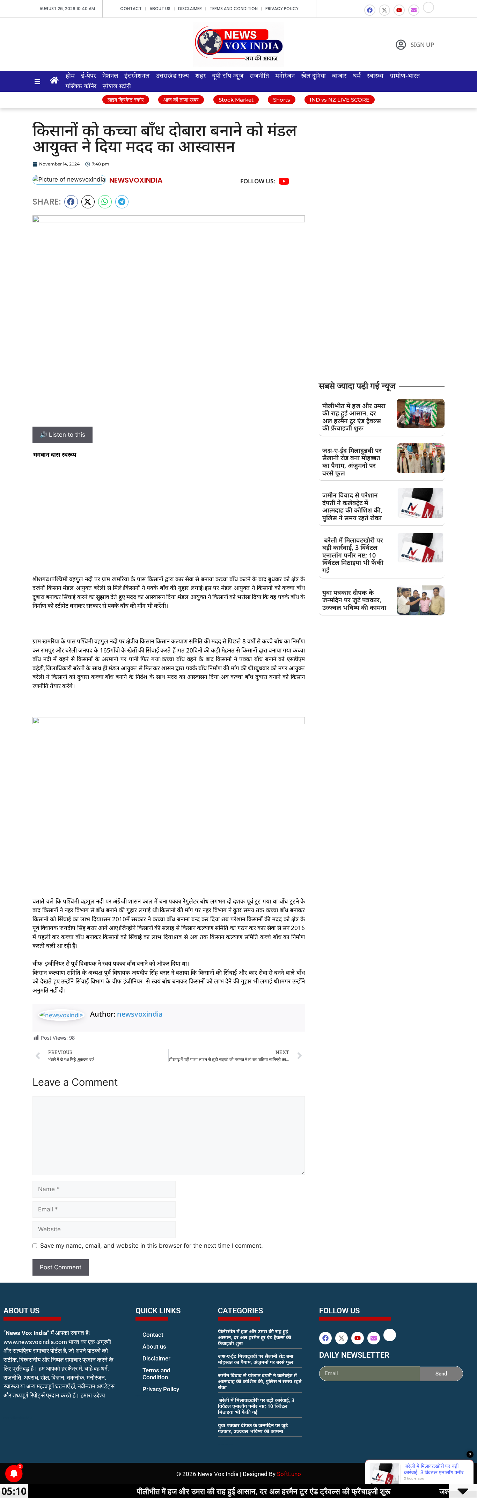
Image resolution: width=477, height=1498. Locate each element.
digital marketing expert (145, 1396)
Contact (131, 9)
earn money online (225, 1444)
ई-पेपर (88, 76)
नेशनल (110, 76)
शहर (200, 76)
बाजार (339, 76)
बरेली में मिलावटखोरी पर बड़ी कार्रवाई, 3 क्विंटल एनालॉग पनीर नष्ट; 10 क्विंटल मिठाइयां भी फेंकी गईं (352, 555)
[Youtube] (399, 10)
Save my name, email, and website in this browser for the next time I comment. (151, 1245)
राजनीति (259, 76)
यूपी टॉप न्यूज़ (227, 76)
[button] (71, 201)
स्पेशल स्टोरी (117, 86)
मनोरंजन (285, 76)
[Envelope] (413, 10)
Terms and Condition (234, 9)
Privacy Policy (282, 9)
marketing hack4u (17, 1417)
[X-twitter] (384, 10)
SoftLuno (289, 1473)
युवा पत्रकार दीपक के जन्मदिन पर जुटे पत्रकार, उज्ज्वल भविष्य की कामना (354, 600)
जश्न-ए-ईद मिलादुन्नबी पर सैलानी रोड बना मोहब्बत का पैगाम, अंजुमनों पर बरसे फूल (352, 461)
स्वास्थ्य (375, 76)
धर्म (357, 76)
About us (159, 9)
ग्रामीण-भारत (405, 76)
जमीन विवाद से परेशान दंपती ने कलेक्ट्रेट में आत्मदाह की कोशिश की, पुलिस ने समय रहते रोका (352, 506)
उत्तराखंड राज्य (172, 76)
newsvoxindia (139, 1014)
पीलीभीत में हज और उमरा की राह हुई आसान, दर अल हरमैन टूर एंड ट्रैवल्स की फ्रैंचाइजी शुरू (354, 417)
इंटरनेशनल (136, 76)
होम (70, 76)
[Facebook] (369, 10)
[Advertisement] (168, 517)
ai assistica (324, 1389)
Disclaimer (190, 9)
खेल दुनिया (313, 76)
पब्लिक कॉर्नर (81, 86)
